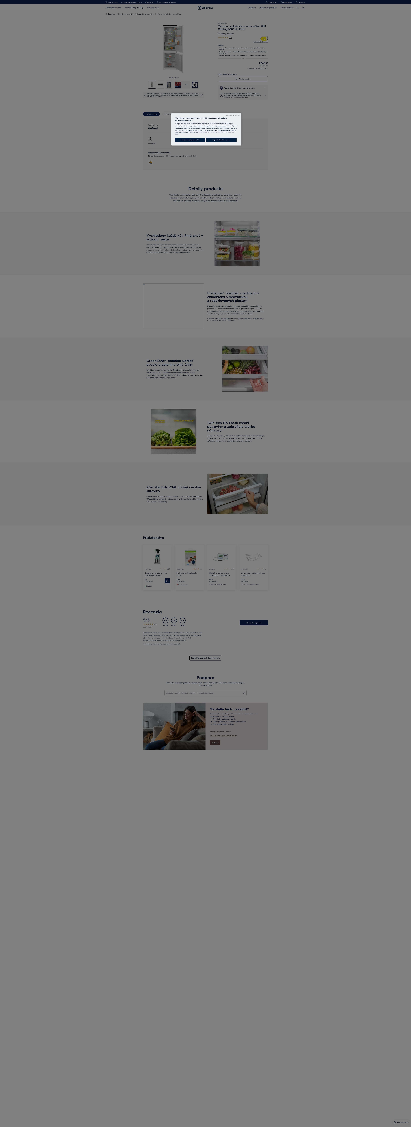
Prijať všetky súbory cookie (221, 140)
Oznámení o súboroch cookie (206, 132)
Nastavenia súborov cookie (190, 140)
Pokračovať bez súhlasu (232, 115)
